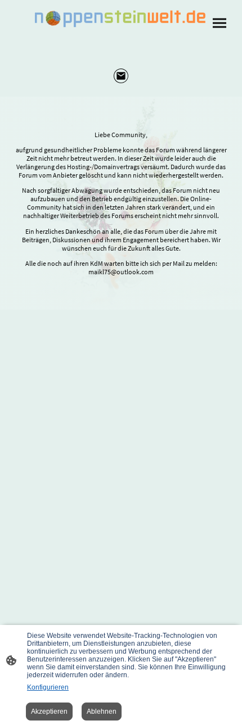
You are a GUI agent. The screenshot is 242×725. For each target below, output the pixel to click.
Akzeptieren (49, 711)
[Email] (121, 76)
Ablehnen (101, 711)
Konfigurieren (48, 687)
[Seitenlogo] (121, 18)
